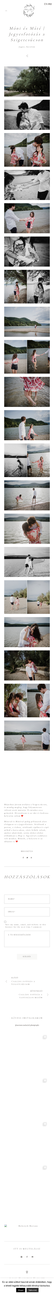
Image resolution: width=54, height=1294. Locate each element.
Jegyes (22, 47)
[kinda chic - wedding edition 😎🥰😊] (27, 1142)
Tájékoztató (32, 1290)
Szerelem (30, 47)
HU (50, 4)
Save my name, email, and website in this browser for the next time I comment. (25, 926)
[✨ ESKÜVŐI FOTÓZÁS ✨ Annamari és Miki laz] (27, 1098)
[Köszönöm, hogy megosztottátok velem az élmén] (27, 1185)
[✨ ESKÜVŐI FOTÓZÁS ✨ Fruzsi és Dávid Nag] (27, 1055)
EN (46, 4)
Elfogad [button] (20, 1290)
